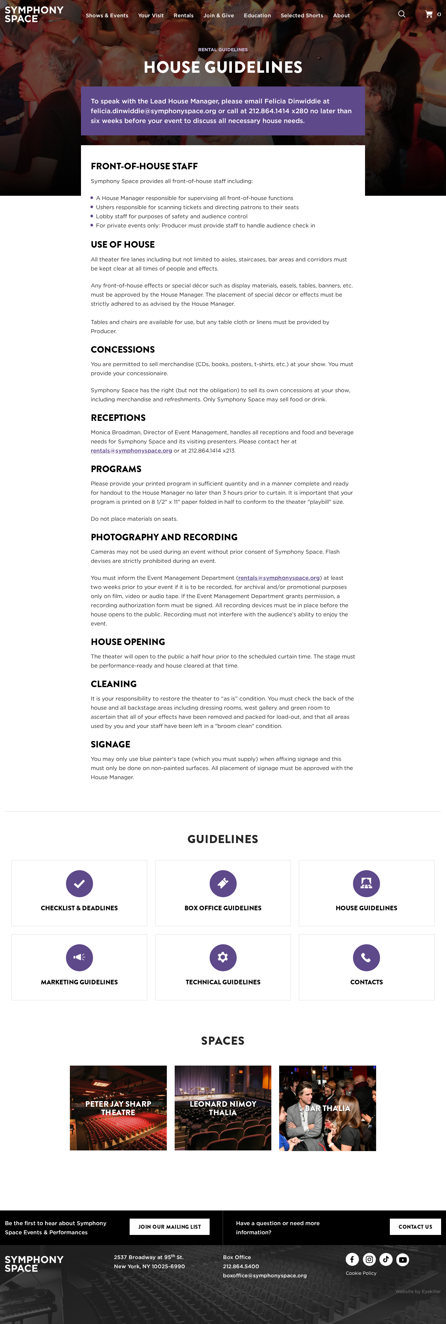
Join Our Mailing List (169, 1227)
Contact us (415, 1227)
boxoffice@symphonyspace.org (265, 1275)
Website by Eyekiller (418, 1291)
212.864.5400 (241, 1266)
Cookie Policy (361, 1273)
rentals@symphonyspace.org (131, 450)
